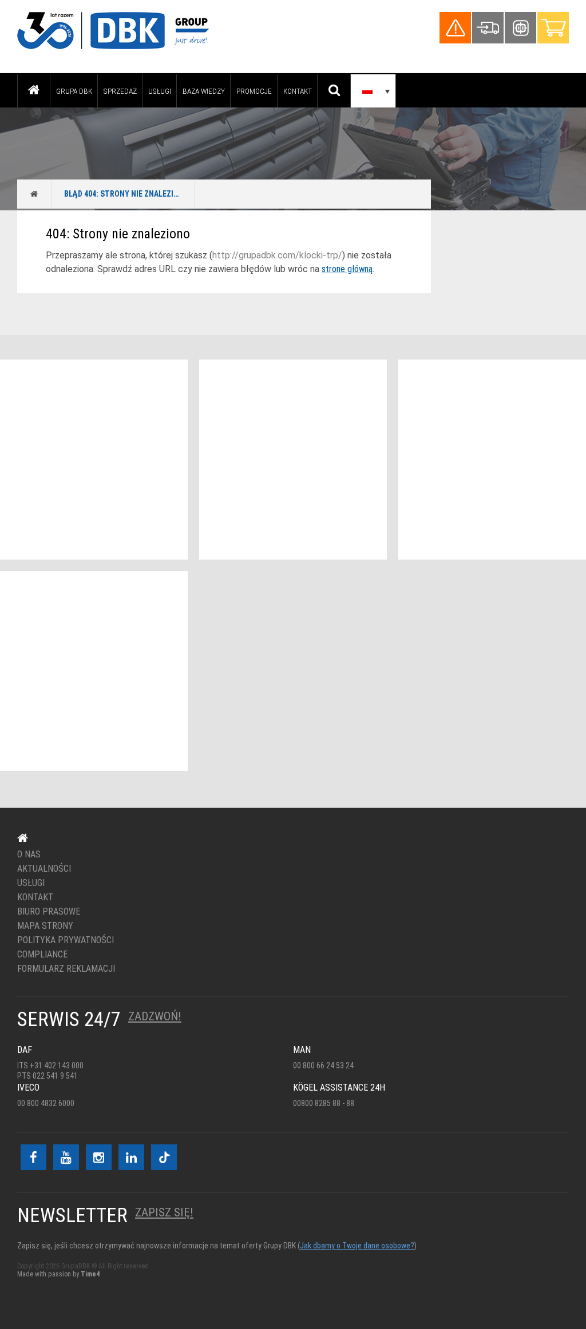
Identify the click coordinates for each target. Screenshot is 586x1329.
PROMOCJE (254, 90)
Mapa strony (45, 926)
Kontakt (297, 90)
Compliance (42, 954)
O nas (29, 854)
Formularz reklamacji (66, 969)
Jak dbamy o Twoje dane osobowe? (357, 1245)
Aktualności (44, 869)
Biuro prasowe (48, 912)
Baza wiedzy (204, 90)
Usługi (159, 90)
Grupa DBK (74, 90)
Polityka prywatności (65, 940)
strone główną (347, 269)
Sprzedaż (120, 90)
